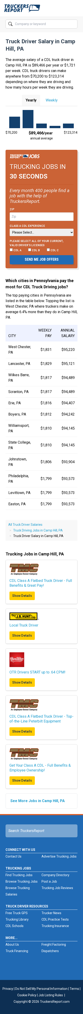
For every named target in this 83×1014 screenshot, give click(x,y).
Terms (74, 989)
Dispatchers (50, 951)
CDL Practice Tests (55, 919)
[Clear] (73, 24)
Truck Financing (17, 951)
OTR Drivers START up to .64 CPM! (37, 672)
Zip (12, 209)
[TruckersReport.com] (22, 10)
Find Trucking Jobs (19, 875)
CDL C (54, 250)
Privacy (8, 989)
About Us (12, 944)
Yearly (31, 100)
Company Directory (55, 875)
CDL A (17, 250)
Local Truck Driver (23, 625)
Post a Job (49, 881)
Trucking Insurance (55, 926)
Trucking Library (17, 919)
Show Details (22, 596)
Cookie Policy (26, 995)
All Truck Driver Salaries (25, 524)
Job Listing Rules (51, 995)
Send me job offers (42, 259)
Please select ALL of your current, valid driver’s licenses (36, 243)
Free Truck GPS (17, 913)
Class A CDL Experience (27, 226)
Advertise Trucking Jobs (59, 856)
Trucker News (51, 913)
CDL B (35, 250)
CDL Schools (15, 926)
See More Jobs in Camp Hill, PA (37, 801)
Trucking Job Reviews (57, 888)
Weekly (52, 100)
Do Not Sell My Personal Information (41, 989)
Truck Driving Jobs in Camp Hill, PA (38, 530)
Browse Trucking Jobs (22, 881)
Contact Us (13, 856)
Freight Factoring (54, 944)
